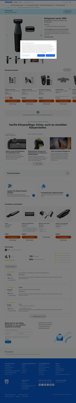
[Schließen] (55, 41)
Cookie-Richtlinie (43, 52)
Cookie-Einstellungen (25, 55)
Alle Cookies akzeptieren (50, 55)
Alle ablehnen (41, 55)
